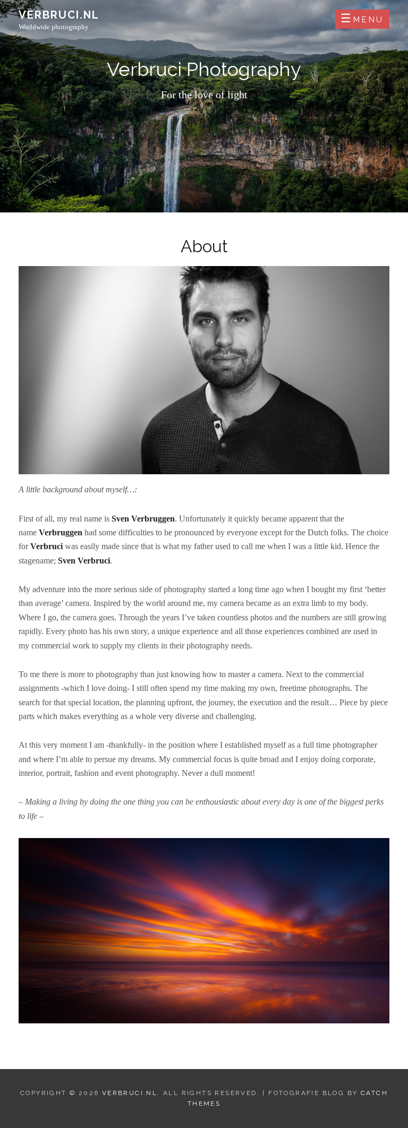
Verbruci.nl (59, 14)
